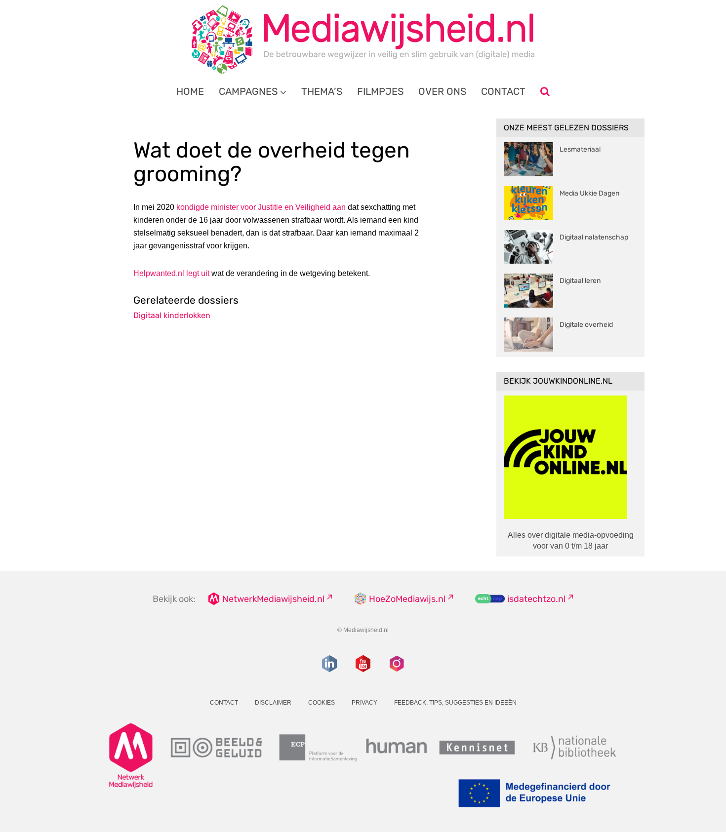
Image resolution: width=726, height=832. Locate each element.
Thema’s (321, 91)
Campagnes (248, 91)
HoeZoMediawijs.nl (407, 599)
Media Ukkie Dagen (589, 193)
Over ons (442, 91)
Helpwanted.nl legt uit (171, 273)
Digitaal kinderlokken (171, 315)
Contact (503, 91)
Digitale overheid (586, 324)
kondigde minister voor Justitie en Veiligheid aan (260, 207)
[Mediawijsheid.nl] (363, 39)
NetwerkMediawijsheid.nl (273, 599)
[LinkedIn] (329, 663)
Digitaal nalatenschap (594, 237)
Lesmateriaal (580, 149)
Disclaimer (273, 702)
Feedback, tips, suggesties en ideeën (455, 702)
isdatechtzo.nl (536, 599)
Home (190, 91)
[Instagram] (396, 663)
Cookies (321, 702)
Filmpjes (380, 91)
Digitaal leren (580, 281)
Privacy (364, 702)
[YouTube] (363, 663)
